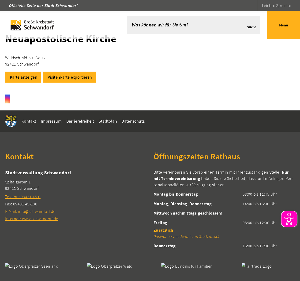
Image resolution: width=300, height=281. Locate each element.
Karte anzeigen (23, 77)
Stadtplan (108, 121)
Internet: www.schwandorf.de (31, 218)
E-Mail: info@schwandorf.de (30, 211)
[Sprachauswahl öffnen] (253, 5)
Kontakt (29, 121)
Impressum (51, 121)
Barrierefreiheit (80, 121)
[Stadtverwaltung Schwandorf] (75, 195)
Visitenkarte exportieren (70, 77)
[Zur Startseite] (56, 25)
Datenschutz (133, 121)
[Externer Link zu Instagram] (7, 99)
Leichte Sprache (276, 5)
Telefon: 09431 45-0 (23, 196)
